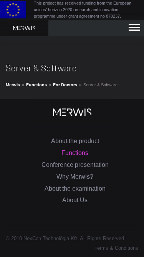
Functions (36, 84)
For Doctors (65, 84)
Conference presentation (75, 164)
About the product (75, 141)
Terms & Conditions (116, 248)
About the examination (75, 188)
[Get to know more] (24, 27)
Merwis (13, 84)
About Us (75, 200)
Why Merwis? (74, 176)
